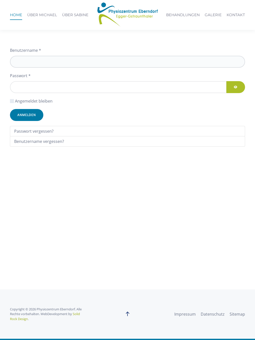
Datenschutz (213, 314)
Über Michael (42, 14)
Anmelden (26, 115)
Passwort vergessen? (34, 131)
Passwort (20, 75)
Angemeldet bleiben (34, 101)
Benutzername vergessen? (39, 141)
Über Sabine (75, 14)
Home (16, 14)
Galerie (213, 14)
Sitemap (237, 314)
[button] (127, 314)
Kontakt (236, 14)
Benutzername (25, 50)
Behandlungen (183, 14)
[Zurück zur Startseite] (127, 15)
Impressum (185, 314)
